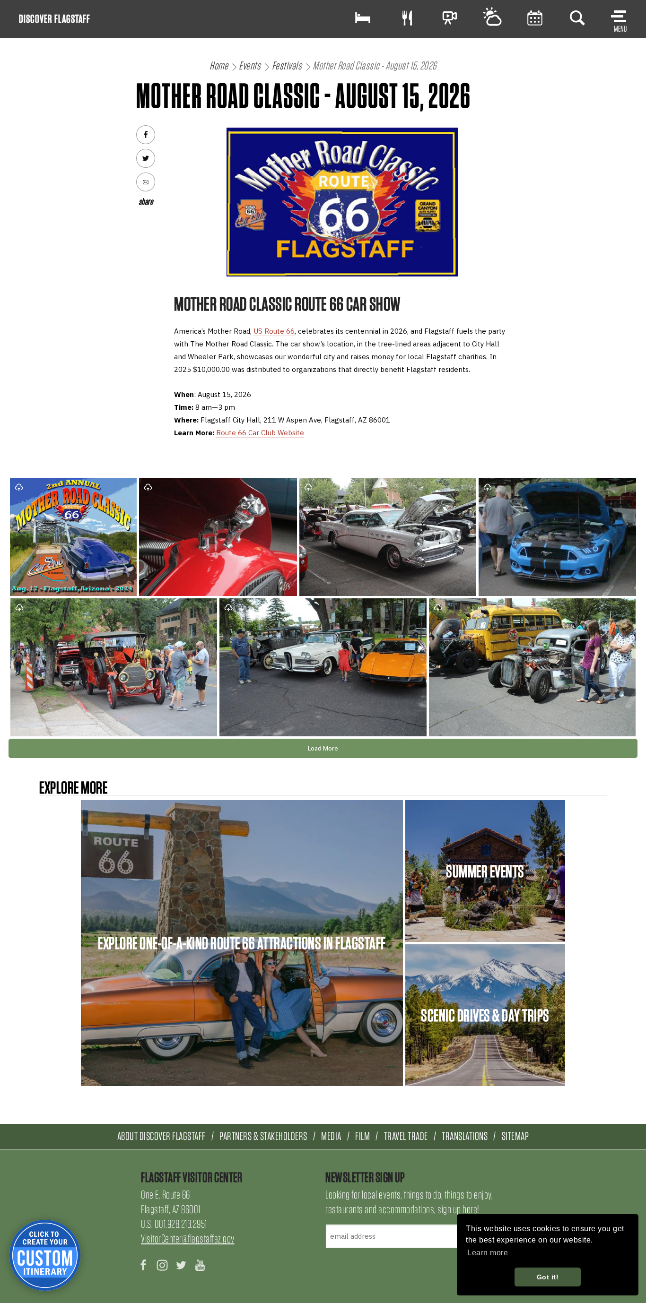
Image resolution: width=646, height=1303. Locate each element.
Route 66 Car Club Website (260, 432)
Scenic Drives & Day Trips (485, 1015)
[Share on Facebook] (145, 134)
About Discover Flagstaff (161, 1136)
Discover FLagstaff (54, 19)
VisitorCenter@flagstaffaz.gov (188, 1238)
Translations (465, 1136)
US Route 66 (274, 331)
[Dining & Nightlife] (407, 17)
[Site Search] (577, 17)
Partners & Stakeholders (263, 1136)
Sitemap (515, 1136)
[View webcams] (449, 17)
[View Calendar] (534, 17)
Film (362, 1136)
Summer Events (485, 871)
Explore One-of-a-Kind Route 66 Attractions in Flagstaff (242, 942)
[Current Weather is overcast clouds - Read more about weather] (492, 17)
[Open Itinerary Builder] (44, 1255)
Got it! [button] (548, 1277)
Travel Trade (406, 1136)
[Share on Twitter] (145, 158)
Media (331, 1136)
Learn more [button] (487, 1253)
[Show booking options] (362, 17)
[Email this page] (145, 182)
